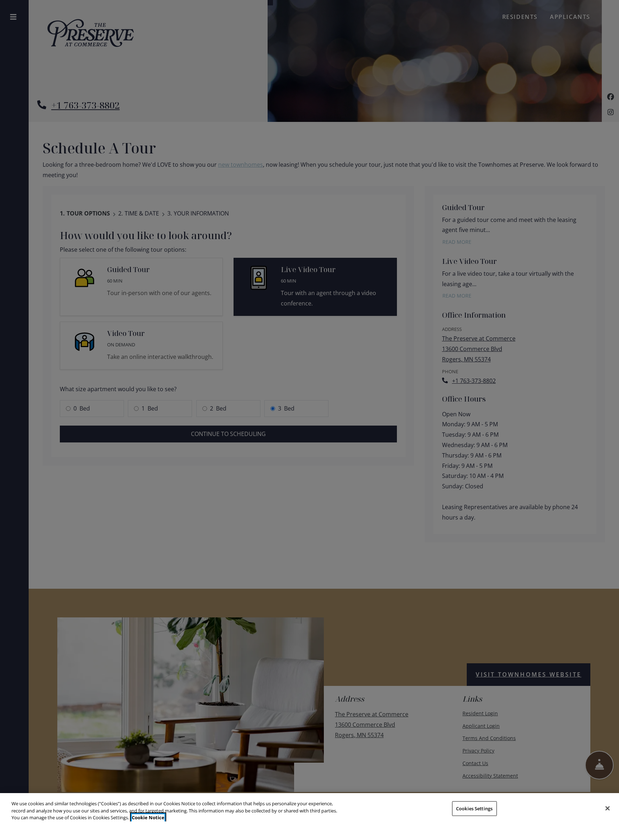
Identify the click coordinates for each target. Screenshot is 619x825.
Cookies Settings (474, 808)
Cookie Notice (148, 817)
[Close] (607, 808)
